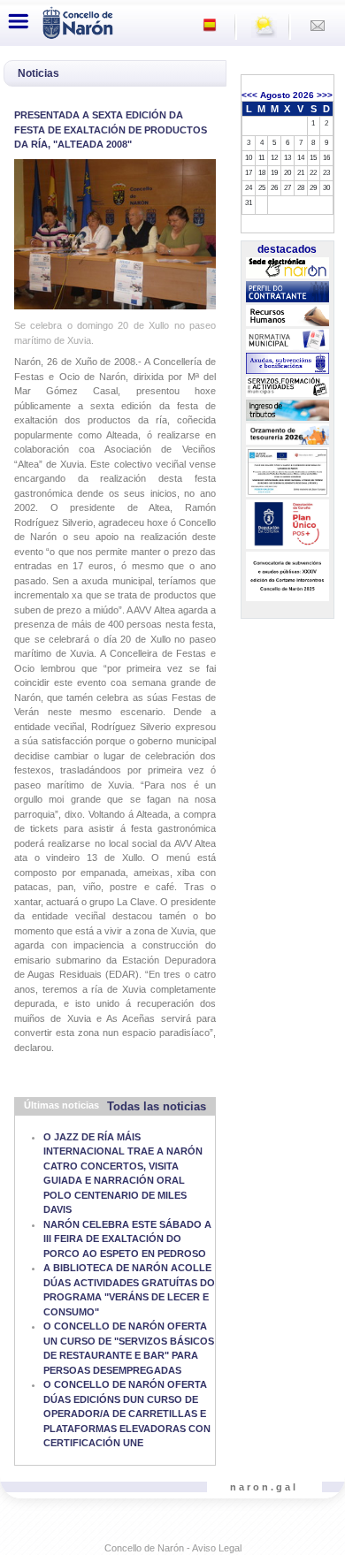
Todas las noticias (156, 1106)
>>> (325, 95)
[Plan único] (287, 524)
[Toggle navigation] (18, 21)
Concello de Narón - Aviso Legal (173, 1548)
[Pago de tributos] (287, 410)
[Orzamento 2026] (287, 434)
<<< (249, 95)
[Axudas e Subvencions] (287, 363)
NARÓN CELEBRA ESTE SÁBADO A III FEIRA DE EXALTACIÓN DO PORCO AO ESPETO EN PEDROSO (127, 1239)
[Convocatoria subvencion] (287, 576)
